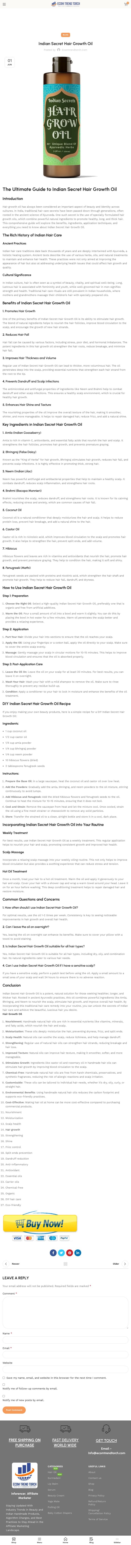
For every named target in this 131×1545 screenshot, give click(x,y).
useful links (96, 1466)
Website (7, 1362)
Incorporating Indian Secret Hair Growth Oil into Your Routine (53, 824)
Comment (10, 1293)
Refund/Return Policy (97, 1503)
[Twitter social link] (61, 1252)
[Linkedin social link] (77, 1252)
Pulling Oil (54, 1507)
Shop (91, 1483)
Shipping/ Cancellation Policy (99, 1512)
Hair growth (12, 1129)
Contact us (94, 1478)
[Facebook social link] (53, 1252)
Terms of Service (98, 1519)
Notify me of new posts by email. (23, 1400)
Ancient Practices (14, 243)
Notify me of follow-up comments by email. (30, 1388)
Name (7, 1333)
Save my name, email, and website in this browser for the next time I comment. (56, 1377)
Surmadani (55, 1477)
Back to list (65, 1263)
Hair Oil (52, 1471)
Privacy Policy (96, 1495)
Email (7, 1348)
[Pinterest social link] (69, 1252)
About (91, 1472)
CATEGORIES (55, 1466)
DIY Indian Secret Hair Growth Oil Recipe (37, 703)
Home (61, 21)
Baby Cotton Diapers (60, 1513)
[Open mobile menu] (4, 4)
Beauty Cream (56, 1495)
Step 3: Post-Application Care (23, 664)
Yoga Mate (54, 1501)
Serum (51, 1489)
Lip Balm (53, 1483)
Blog (70, 21)
